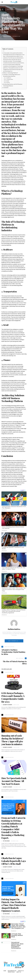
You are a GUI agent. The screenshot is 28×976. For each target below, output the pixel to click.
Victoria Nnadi (6, 840)
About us (19, 971)
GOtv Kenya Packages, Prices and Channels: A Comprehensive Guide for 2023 (12, 697)
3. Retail (7, 81)
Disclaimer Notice (12, 970)
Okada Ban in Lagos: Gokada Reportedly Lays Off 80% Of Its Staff (13, 861)
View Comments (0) (13, 640)
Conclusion (5, 87)
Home (5, 970)
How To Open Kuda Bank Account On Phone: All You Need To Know (13, 781)
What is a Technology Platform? (10, 72)
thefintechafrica (7, 36)
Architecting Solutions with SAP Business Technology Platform (12, 85)
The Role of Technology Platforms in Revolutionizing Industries (11, 75)
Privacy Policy (11, 971)
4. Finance (8, 82)
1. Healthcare (8, 77)
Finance (6, 360)
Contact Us (21, 970)
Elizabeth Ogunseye (7, 704)
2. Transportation (9, 79)
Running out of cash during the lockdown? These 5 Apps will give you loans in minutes (12, 740)
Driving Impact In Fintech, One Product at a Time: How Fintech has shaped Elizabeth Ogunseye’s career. (13, 905)
